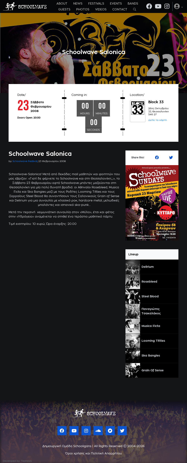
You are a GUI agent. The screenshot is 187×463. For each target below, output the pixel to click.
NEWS (77, 3)
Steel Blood (150, 296)
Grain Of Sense (153, 370)
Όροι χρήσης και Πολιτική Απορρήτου (93, 453)
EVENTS (116, 3)
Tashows (26, 461)
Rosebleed (149, 281)
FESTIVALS (96, 3)
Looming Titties (153, 340)
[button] (178, 6)
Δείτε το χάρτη (157, 120)
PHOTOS (82, 9)
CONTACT (119, 9)
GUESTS (64, 9)
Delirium (148, 266)
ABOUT (61, 3)
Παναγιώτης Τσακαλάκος (151, 311)
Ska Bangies (151, 355)
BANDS (133, 3)
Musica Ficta (151, 326)
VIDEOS (100, 9)
